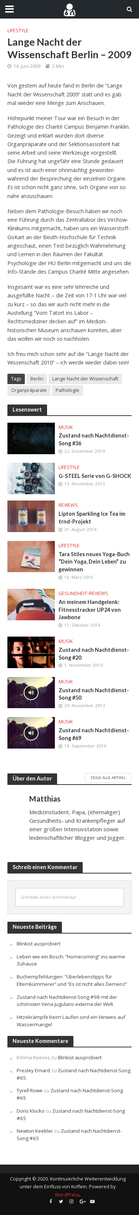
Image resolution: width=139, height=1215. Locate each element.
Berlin (36, 379)
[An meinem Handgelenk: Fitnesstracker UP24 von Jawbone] (31, 603)
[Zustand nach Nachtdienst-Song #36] (31, 437)
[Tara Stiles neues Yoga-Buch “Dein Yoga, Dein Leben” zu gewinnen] (31, 555)
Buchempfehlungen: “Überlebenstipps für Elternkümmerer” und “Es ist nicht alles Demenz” (72, 980)
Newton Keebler (35, 1130)
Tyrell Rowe (30, 1090)
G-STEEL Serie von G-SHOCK (95, 476)
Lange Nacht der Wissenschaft (85, 379)
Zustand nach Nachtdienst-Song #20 (94, 654)
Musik (66, 427)
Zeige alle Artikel (108, 777)
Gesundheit (73, 593)
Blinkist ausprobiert (38, 943)
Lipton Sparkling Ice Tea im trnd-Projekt (92, 518)
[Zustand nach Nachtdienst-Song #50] (31, 692)
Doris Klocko (30, 1110)
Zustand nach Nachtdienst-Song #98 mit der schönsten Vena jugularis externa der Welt (67, 1001)
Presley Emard (33, 1070)
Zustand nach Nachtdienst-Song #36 (94, 439)
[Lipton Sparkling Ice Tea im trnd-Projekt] (31, 515)
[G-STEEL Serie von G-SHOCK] (31, 478)
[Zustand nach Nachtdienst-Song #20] (31, 652)
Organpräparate (29, 390)
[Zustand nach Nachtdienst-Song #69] (31, 732)
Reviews (68, 505)
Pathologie (67, 390)
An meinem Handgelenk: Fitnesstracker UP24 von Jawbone (90, 609)
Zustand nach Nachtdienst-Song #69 (94, 734)
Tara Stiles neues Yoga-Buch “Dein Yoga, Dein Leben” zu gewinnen (94, 561)
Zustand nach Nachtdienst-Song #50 (94, 694)
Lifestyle (18, 30)
